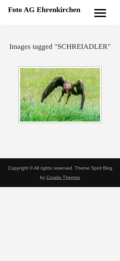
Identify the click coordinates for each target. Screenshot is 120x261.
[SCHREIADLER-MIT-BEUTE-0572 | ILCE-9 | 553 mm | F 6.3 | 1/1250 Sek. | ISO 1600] (60, 94)
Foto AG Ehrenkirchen (44, 9)
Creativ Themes (63, 177)
